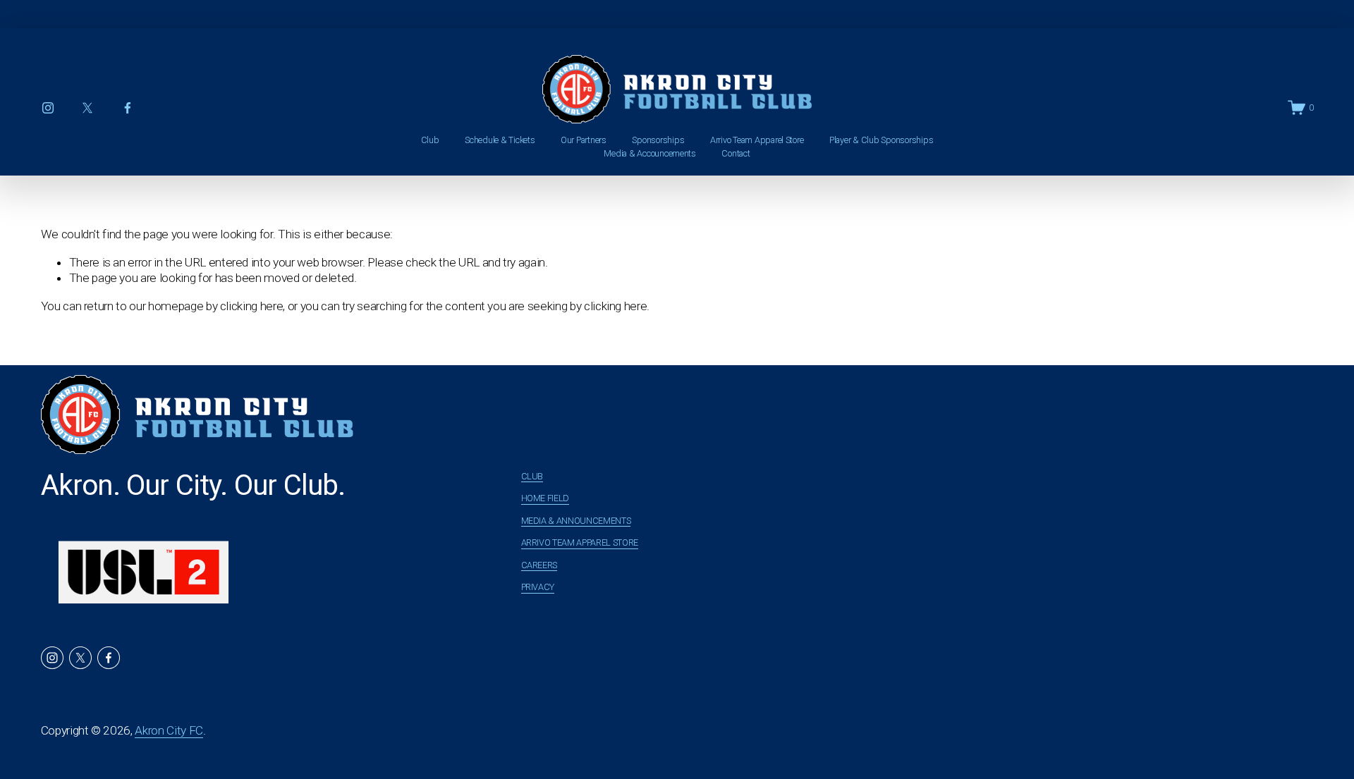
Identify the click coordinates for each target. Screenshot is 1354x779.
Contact (735, 153)
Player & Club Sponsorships (881, 140)
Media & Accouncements (650, 153)
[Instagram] (48, 108)
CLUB (532, 476)
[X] (87, 108)
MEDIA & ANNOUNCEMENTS (576, 520)
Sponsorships (658, 140)
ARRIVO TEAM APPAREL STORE (579, 542)
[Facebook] (128, 108)
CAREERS (539, 565)
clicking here (251, 306)
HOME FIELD (545, 498)
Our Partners (583, 140)
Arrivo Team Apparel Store (757, 140)
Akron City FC (169, 730)
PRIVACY (538, 587)
